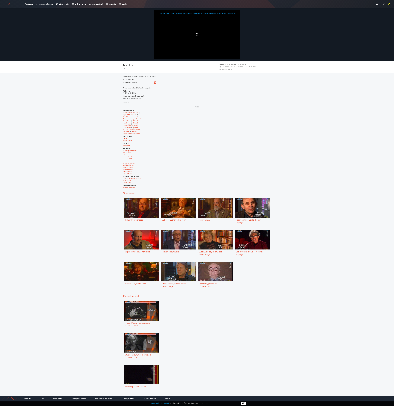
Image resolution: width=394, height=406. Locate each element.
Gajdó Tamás (127, 121)
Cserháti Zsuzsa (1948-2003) (132, 178)
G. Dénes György (128, 129)
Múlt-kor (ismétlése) (129, 187)
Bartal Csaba (127, 113)
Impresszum (57, 398)
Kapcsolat (27, 398)
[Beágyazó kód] (261, 76)
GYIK (42, 398)
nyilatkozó (135, 121)
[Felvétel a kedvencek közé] (250, 76)
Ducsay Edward (127, 119)
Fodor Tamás (127, 127)
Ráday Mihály (127, 125)
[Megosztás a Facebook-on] (265, 76)
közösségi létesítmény (129, 151)
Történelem (126, 145)
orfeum (125, 155)
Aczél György (127, 180)
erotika (125, 161)
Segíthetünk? (97, 4)
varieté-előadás (127, 157)
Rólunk (30, 4)
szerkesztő (134, 117)
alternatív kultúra (128, 169)
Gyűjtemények (80, 4)
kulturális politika (128, 167)
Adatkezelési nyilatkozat (104, 398)
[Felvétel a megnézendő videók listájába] (254, 76)
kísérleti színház (128, 159)
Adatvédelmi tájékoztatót (160, 403)
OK (243, 403)
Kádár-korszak (127, 171)
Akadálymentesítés (78, 398)
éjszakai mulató (127, 153)
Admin (167, 398)
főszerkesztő (133, 115)
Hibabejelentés (128, 398)
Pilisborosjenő (127, 140)
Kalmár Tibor (127, 123)
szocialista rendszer (129, 163)
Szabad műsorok (46, 4)
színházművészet (128, 165)
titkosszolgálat (127, 173)
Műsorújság (64, 4)
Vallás (124, 4)
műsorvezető (135, 113)
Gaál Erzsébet (127, 182)
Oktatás (112, 4)
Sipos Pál (126, 115)
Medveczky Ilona (128, 133)
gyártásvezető (137, 119)
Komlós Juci (126, 131)
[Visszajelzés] (268, 76)
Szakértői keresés (149, 398)
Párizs (125, 138)
